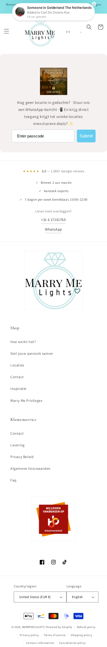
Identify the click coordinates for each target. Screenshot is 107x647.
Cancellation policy (72, 643)
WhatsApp (53, 229)
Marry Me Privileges (26, 400)
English (77, 597)
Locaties (17, 365)
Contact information (40, 643)
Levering (17, 445)
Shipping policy (81, 635)
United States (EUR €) (35, 597)
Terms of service (55, 635)
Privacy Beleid (22, 456)
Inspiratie (18, 388)
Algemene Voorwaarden (30, 468)
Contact (17, 377)
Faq (13, 480)
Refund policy (86, 627)
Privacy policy (29, 635)
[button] (6, 31)
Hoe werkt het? (23, 341)
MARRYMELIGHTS (33, 627)
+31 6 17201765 (53, 219)
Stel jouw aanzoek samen (31, 353)
